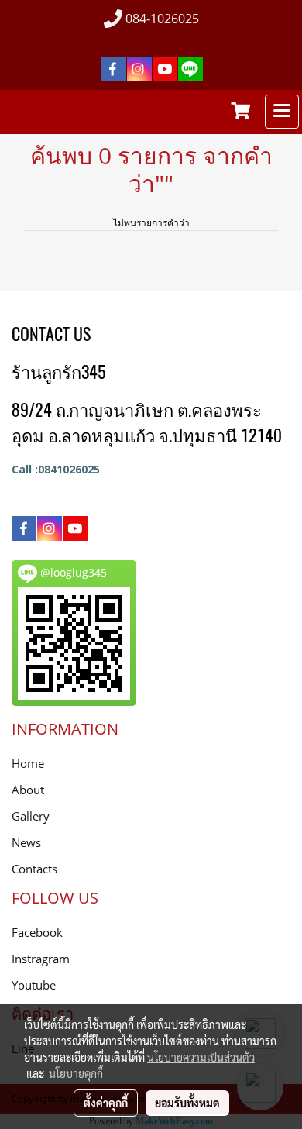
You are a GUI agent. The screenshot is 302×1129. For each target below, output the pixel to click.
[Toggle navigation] (282, 112)
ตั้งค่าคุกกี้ (106, 1103)
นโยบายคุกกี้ (76, 1073)
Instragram (41, 958)
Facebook (37, 932)
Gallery (31, 816)
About (28, 789)
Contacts (34, 868)
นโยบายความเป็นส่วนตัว (201, 1057)
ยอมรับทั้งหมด (187, 1103)
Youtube (34, 985)
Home (28, 763)
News (26, 842)
